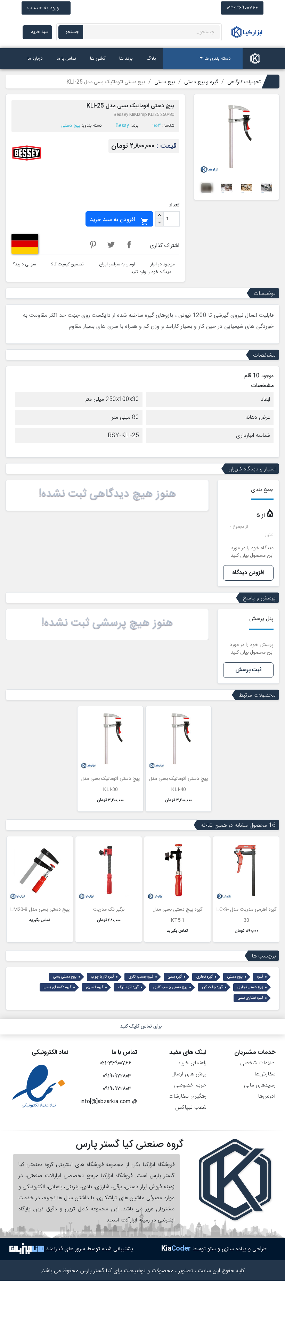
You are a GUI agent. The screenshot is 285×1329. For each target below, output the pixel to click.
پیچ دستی (70, 125)
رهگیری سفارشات (187, 1096)
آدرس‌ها (267, 1096)
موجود (267, 376)
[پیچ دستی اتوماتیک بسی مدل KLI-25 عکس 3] (246, 187)
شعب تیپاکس (190, 1107)
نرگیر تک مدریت (108, 909)
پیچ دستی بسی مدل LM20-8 (40, 909)
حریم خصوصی (190, 1085)
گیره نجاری (204, 977)
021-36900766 (242, 7)
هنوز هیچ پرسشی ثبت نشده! (107, 623)
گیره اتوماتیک (128, 987)
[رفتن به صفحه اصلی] (255, 58)
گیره (260, 977)
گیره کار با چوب (102, 977)
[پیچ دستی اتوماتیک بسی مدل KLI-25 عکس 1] (266, 187)
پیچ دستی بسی (64, 977)
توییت (111, 245)
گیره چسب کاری (141, 977)
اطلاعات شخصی (258, 1063)
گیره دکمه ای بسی (57, 987)
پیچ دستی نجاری (250, 987)
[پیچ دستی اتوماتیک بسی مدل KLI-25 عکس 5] (206, 187)
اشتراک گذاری (129, 245)
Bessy (122, 125)
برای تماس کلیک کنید (141, 1026)
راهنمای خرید (192, 1063)
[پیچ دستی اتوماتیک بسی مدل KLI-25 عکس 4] (226, 187)
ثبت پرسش (248, 670)
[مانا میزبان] (26, 1249)
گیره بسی (175, 977)
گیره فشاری (94, 987)
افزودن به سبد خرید (119, 220)
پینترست (93, 245)
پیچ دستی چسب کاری (170, 987)
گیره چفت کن (212, 987)
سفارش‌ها (265, 1074)
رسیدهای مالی (260, 1085)
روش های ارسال (188, 1074)
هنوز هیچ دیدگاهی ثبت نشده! (107, 494)
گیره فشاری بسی (250, 998)
